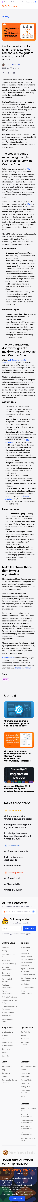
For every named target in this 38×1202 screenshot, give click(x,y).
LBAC (29, 204)
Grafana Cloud (8, 658)
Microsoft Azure (7, 1046)
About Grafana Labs (28, 1066)
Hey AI (23, 1096)
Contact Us (25, 1083)
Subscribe (29, 928)
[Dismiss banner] (35, 1170)
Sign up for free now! (23, 668)
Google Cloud (7, 1042)
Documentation (7, 1066)
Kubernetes (6, 1049)
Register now (17, 1198)
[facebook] (8, 73)
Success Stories (27, 1080)
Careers (23, 1070)
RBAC (29, 169)
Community (6, 1073)
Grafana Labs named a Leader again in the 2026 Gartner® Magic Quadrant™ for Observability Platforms (17, 756)
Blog (7, 16)
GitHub (23, 1035)
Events (4, 1076)
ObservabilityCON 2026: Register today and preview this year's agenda (19, 789)
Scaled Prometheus (28, 975)
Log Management (27, 987)
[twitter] (3, 73)
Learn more (30, 2)
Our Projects (25, 1032)
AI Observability (26, 947)
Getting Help (25, 1087)
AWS (3, 1039)
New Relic (5, 1056)
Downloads (25, 1039)
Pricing (4, 951)
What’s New (6, 1016)
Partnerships (25, 1073)
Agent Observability (9, 964)
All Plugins (5, 1035)
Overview (5, 947)
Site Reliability (26, 984)
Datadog (5, 1052)
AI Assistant (6, 960)
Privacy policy (26, 934)
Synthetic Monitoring (9, 997)
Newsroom (25, 1076)
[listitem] (5, 679)
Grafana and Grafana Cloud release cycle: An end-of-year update (17, 723)
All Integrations (7, 1032)
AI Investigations (8, 1012)
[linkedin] (13, 73)
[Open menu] (34, 6)
